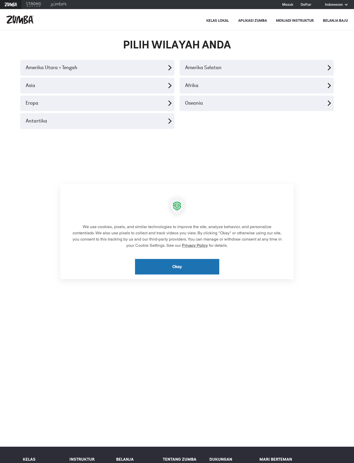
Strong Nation (34, 4)
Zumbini (59, 4)
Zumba (11, 4)
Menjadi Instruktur (295, 20)
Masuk (287, 4)
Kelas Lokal (217, 20)
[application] (177, 231)
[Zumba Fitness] (19, 19)
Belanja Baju (335, 20)
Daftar (306, 4)
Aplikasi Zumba (252, 20)
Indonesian (334, 4)
